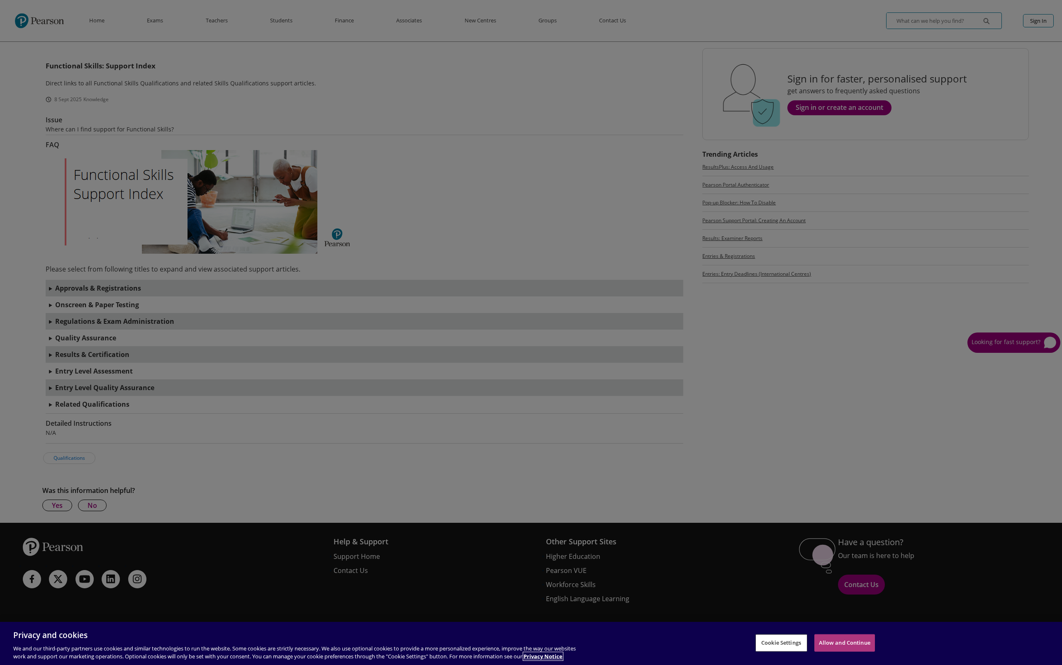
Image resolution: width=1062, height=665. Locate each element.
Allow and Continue (844, 642)
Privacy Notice (543, 656)
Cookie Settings (781, 642)
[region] (531, 643)
